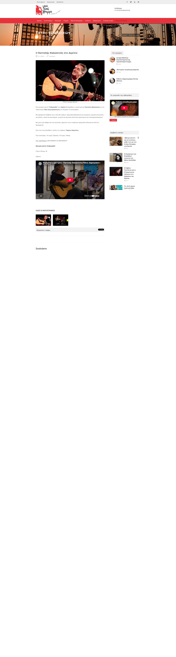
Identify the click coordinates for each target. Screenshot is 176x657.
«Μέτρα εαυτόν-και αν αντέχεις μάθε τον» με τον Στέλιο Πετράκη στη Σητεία (130, 142)
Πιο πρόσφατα (117, 53)
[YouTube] (134, 2)
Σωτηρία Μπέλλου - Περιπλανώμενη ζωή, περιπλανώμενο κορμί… (124, 60)
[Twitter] (131, 2)
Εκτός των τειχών (134, 35)
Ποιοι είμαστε (41, 2)
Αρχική (125, 35)
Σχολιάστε (52, 56)
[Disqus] (70, 276)
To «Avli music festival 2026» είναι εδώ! (129, 188)
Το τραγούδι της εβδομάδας (121, 95)
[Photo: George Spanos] (70, 80)
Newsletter (60, 2)
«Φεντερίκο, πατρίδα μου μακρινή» (127, 70)
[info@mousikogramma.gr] (138, 2)
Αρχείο (113, 120)
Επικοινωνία (50, 2)
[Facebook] (127, 2)
